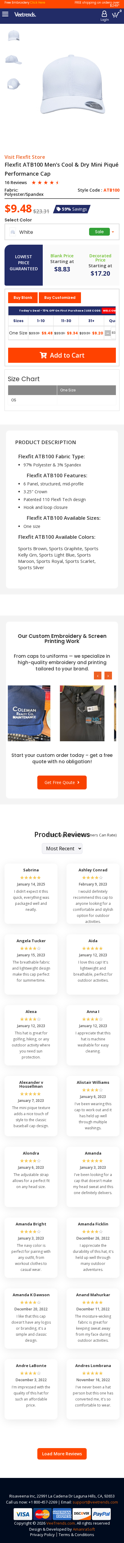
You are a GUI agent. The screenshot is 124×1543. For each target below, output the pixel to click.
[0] (115, 14)
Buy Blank (23, 297)
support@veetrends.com (95, 1502)
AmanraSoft (84, 1529)
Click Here (37, 2)
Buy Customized (60, 297)
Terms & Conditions (76, 1534)
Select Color (18, 220)
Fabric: (11, 190)
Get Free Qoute (61, 782)
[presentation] (97, 675)
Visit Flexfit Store (25, 157)
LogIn (105, 19)
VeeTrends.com (60, 1523)
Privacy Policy (42, 1534)
